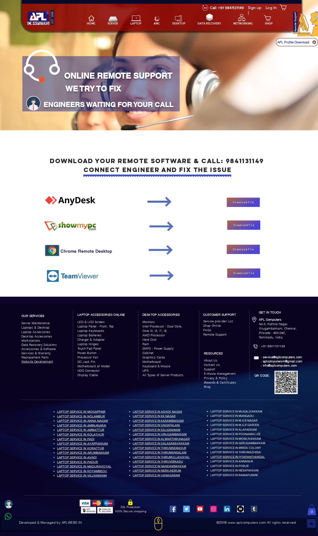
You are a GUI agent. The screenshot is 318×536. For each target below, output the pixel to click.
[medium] (240, 509)
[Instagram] (213, 509)
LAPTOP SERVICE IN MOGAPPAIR (81, 411)
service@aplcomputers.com (282, 357)
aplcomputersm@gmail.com (282, 361)
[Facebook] (173, 509)
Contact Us (212, 365)
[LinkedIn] (227, 509)
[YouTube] (200, 509)
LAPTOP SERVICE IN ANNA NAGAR (82, 421)
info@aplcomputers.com (280, 365)
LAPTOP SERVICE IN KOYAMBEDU (82, 471)
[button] (138, 24)
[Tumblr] (254, 509)
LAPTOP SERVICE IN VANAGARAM (156, 475)
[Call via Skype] (13, 527)
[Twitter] (186, 509)
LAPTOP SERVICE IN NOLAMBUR (81, 416)
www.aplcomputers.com (247, 522)
